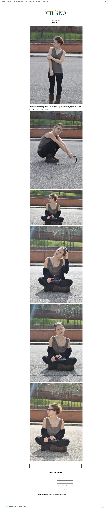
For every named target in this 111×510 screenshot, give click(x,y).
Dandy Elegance (18, 1)
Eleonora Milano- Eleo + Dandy (17, 506)
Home (3, 1)
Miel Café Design (17, 508)
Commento (41, 475)
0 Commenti (34, 466)
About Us (38, 1)
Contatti (45, 1)
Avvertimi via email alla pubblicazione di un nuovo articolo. (53, 498)
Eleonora (9, 1)
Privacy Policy (27, 508)
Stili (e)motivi (29, 1)
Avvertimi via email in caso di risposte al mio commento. (52, 494)
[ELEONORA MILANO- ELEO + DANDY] (55, 11)
